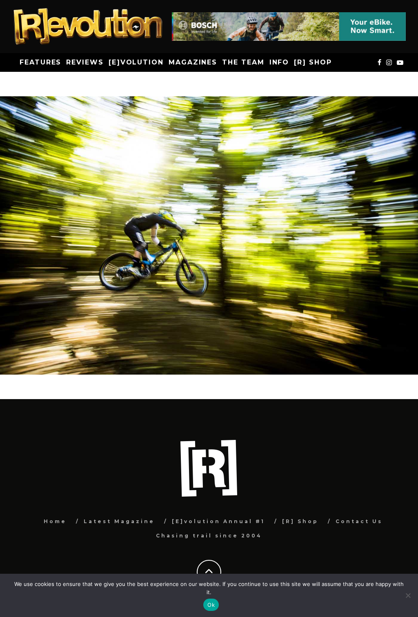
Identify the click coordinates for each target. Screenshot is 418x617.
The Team (243, 62)
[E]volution (136, 62)
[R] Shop (312, 62)
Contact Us (359, 521)
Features (40, 62)
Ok (211, 604)
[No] (408, 595)
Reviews (84, 62)
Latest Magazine (119, 521)
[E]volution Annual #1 (218, 521)
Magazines (193, 62)
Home (55, 521)
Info (279, 62)
